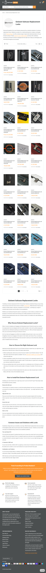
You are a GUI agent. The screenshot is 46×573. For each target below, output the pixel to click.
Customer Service (28, 525)
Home (3, 12)
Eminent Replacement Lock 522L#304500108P (36, 68)
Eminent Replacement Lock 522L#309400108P (36, 161)
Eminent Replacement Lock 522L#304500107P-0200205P (9, 131)
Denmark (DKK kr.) (6, 558)
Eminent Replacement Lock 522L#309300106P (9, 252)
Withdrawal (4, 547)
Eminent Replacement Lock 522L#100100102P (22, 222)
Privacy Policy (5, 541)
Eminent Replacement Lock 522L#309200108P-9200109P (9, 162)
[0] (42, 2)
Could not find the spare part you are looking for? (32, 518)
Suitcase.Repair (9, 34)
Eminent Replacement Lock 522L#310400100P (9, 222)
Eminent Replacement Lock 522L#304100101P (22, 130)
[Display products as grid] (39, 43)
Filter (7, 43)
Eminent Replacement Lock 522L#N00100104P (9, 99)
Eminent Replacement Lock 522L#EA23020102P (22, 161)
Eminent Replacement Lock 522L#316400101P (36, 281)
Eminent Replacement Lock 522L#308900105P (36, 252)
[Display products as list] (41, 43)
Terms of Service (5, 545)
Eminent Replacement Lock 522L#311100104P (22, 281)
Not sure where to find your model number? (8, 9)
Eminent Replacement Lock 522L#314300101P (36, 192)
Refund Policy (5, 539)
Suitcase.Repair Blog (6, 535)
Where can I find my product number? (33, 514)
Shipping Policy (5, 537)
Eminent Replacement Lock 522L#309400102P (9, 281)
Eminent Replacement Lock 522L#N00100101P (9, 192)
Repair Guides (28, 521)
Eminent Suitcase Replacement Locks (13, 12)
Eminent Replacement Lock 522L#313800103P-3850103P (9, 69)
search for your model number (20, 35)
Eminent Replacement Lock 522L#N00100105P (22, 192)
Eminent (5, 65)
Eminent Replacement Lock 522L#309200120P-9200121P (22, 100)
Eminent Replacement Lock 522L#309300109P (36, 130)
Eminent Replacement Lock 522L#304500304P (22, 68)
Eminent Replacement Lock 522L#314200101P (36, 222)
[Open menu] (3, 2)
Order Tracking (28, 527)
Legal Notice (5, 543)
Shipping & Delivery (29, 523)
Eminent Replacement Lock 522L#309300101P (22, 252)
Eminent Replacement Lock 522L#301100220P (36, 99)
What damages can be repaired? (32, 516)
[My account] (40, 2)
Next (39, 291)
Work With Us (5, 533)
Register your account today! (31, 553)
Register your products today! (23, 476)
